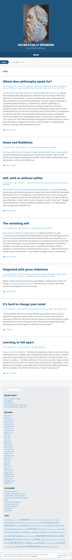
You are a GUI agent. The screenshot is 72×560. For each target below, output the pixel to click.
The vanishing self (16, 223)
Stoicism (61, 542)
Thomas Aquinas (8, 547)
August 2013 (8, 483)
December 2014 (9, 449)
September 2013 (9, 481)
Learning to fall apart (18, 342)
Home (4, 62)
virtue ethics (45, 547)
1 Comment (8, 329)
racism (63, 88)
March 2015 (8, 443)
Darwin (35, 523)
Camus (39, 520)
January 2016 (8, 422)
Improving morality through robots (15, 405)
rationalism (43, 540)
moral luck (26, 536)
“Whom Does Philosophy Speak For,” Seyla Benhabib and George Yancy (32, 93)
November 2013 (9, 477)
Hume (50, 88)
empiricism (18, 526)
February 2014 (8, 470)
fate (22, 529)
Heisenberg (50, 529)
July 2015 (7, 435)
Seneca (24, 543)
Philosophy (8, 510)
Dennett (32, 183)
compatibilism (9, 523)
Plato (58, 88)
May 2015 (7, 439)
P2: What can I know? (17, 276)
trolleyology (20, 547)
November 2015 (9, 426)
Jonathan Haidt (40, 316)
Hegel (45, 88)
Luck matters (8, 401)
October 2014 (8, 453)
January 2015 (8, 447)
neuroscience (43, 535)
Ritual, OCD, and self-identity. (14, 352)
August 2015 (8, 432)
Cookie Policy (34, 556)
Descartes (41, 147)
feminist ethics (38, 88)
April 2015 (7, 441)
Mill (5, 536)
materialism (52, 532)
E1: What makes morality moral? (30, 274)
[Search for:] (12, 390)
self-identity (52, 147)
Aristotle (23, 88)
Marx (47, 532)
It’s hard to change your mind (24, 304)
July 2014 (7, 460)
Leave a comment (10, 130)
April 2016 (7, 416)
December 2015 (9, 424)
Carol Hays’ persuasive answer (21, 284)
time (13, 547)
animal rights (7, 520)
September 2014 (9, 456)
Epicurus (39, 526)
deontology (46, 523)
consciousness (19, 523)
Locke (54, 88)
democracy (30, 88)
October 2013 (8, 479)
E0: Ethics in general (26, 86)
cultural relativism (29, 523)
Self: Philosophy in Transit (46, 190)
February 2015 (8, 445)
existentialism (59, 526)
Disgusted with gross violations (25, 269)
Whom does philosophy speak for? (27, 81)
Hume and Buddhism (18, 142)
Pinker (32, 540)
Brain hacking (8, 403)
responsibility (53, 540)
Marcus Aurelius (39, 532)
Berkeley (31, 520)
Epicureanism (32, 526)
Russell (59, 539)
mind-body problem (62, 183)
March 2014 (8, 468)
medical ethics (61, 532)
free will (44, 183)
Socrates (52, 276)
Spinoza (54, 543)
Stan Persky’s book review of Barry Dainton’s (20, 190)
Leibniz (20, 532)
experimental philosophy (12, 529)
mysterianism (32, 536)
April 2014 (7, 466)
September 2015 (9, 430)
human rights (61, 529)
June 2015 (7, 437)
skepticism (34, 543)
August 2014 (8, 458)
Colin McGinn (56, 520)
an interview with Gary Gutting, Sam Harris (21, 233)
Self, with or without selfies (23, 178)
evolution (59, 309)
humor (11, 532)
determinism (9, 525)
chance (50, 520)
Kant (16, 532)
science (6, 543)
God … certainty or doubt (12, 399)
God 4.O (39, 529)
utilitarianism (33, 546)
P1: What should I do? (11, 504)
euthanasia (44, 526)
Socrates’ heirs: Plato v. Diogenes (15, 407)
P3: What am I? (12, 88)
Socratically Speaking (36, 45)
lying (32, 532)
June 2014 (7, 462)
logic (29, 532)
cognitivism (30, 276)
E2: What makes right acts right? (50, 274)
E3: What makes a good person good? (44, 86)
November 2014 (9, 451)
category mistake (45, 520)
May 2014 (7, 464)
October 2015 (8, 428)
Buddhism (34, 147)
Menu (36, 54)
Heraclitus (55, 529)
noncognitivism (44, 276)
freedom (25, 529)
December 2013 (9, 475)
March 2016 (8, 418)
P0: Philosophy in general (12, 502)
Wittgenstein (55, 547)
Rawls (47, 540)
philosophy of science (23, 540)
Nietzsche (55, 536)
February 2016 (8, 420)
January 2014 (8, 472)
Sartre (63, 540)
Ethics (6, 500)
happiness (45, 529)
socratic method (49, 543)
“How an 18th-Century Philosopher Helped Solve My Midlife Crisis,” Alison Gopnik (36, 152)
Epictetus (24, 525)
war (51, 547)
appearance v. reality (16, 520)
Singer (29, 543)
